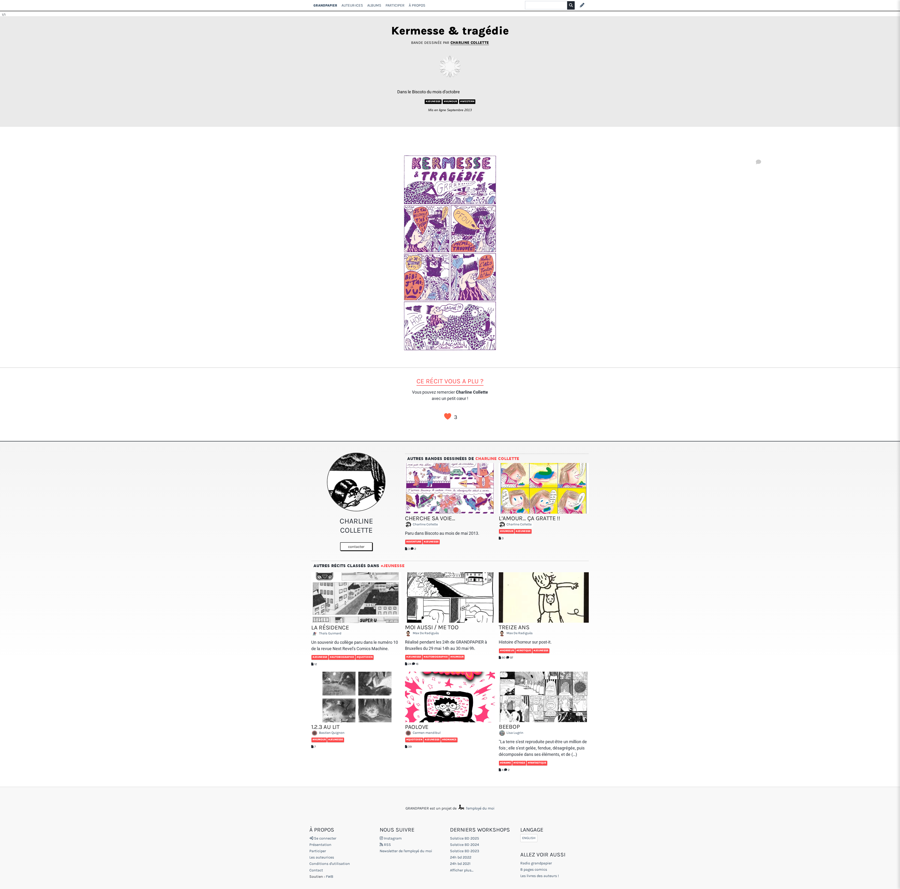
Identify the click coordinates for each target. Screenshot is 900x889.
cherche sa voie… (430, 518)
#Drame (505, 762)
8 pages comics (533, 869)
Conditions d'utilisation (329, 863)
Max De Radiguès (425, 633)
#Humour (450, 101)
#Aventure (413, 541)
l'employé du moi (480, 808)
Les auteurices (321, 857)
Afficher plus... (461, 870)
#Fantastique (537, 762)
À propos (417, 5)
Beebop (509, 726)
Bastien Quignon (331, 733)
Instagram (392, 838)
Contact (316, 870)
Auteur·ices (352, 5)
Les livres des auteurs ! (539, 876)
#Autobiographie (342, 657)
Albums (374, 5)
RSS (387, 844)
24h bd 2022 (460, 857)
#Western (467, 101)
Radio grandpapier (536, 863)
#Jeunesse (433, 101)
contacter (356, 546)
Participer (395, 5)
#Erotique (523, 650)
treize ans (514, 627)
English (529, 838)
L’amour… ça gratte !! (529, 518)
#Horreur (507, 650)
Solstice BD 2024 (464, 844)
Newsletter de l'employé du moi (406, 851)
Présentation (320, 844)
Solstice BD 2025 (464, 838)
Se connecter (324, 838)
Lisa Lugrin (514, 733)
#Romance (449, 739)
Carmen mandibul (426, 733)
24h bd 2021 (460, 863)
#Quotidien (364, 657)
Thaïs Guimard (329, 634)
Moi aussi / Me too (431, 627)
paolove (416, 726)
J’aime (447, 416)
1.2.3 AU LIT (325, 726)
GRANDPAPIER (325, 5)
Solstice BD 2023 (464, 851)
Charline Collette (469, 42)
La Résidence (330, 627)
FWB (329, 876)
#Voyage (519, 762)
